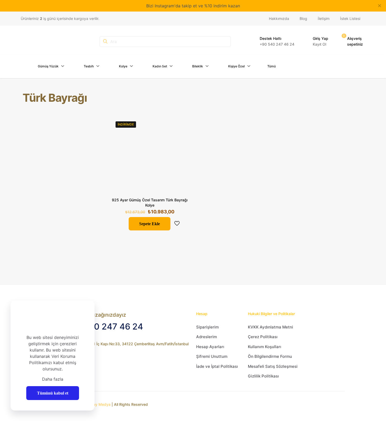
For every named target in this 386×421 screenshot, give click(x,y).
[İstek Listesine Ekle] (180, 147)
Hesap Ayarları (210, 346)
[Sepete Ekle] (180, 124)
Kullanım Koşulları (264, 346)
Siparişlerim (207, 327)
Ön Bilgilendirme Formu (270, 356)
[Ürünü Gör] (180, 136)
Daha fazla (52, 379)
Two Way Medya (96, 404)
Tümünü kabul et (52, 393)
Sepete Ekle (149, 224)
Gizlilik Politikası (263, 376)
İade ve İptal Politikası (217, 366)
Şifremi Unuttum (211, 356)
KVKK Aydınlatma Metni (270, 327)
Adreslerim (206, 336)
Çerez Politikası (263, 336)
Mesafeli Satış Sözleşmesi (273, 366)
